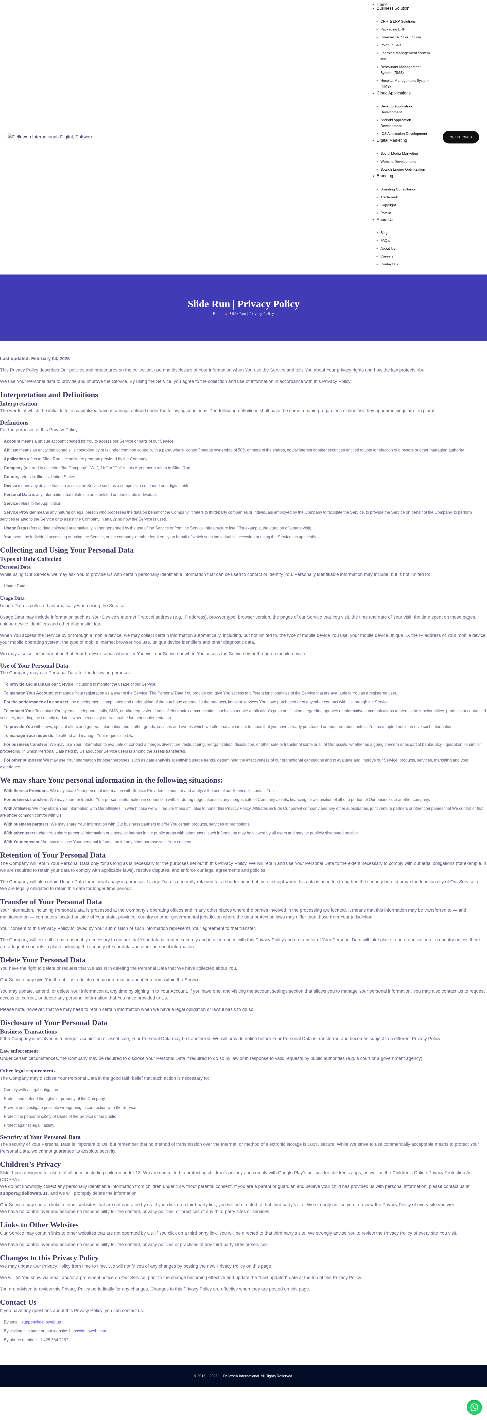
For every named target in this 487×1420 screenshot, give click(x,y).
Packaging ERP (392, 29)
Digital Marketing (392, 140)
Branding (385, 176)
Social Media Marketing (399, 153)
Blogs (384, 233)
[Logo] (50, 137)
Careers (386, 256)
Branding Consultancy (398, 189)
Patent (385, 213)
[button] (474, 1407)
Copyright (388, 205)
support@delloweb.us (41, 1322)
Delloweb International (241, 1376)
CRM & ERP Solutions (398, 21)
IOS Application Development (403, 134)
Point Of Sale (391, 45)
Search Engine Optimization (402, 169)
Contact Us (389, 264)
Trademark (389, 197)
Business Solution (393, 8)
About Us (385, 219)
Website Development (398, 161)
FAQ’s (385, 240)
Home (382, 4)
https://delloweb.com (87, 1331)
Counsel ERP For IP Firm (400, 37)
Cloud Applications (394, 93)
